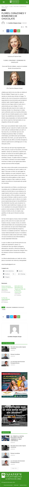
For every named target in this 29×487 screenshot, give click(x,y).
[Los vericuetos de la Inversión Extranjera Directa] (5, 363)
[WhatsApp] (18, 30)
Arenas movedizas (15, 354)
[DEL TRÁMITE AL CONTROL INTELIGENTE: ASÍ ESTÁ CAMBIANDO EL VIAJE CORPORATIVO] (5, 438)
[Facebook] (8, 30)
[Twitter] (11, 30)
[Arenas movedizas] (5, 356)
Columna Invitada (3, 351)
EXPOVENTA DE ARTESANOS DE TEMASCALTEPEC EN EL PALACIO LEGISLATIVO (20, 289)
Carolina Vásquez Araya (14, 23)
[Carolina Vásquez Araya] (4, 23)
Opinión (6, 6)
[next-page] (5, 369)
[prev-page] (2, 369)
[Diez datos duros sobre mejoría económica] (5, 349)
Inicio (3, 6)
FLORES (3, 309)
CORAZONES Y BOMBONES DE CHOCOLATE (15, 307)
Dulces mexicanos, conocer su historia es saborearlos (7, 287)
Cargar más (14, 468)
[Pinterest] (15, 30)
